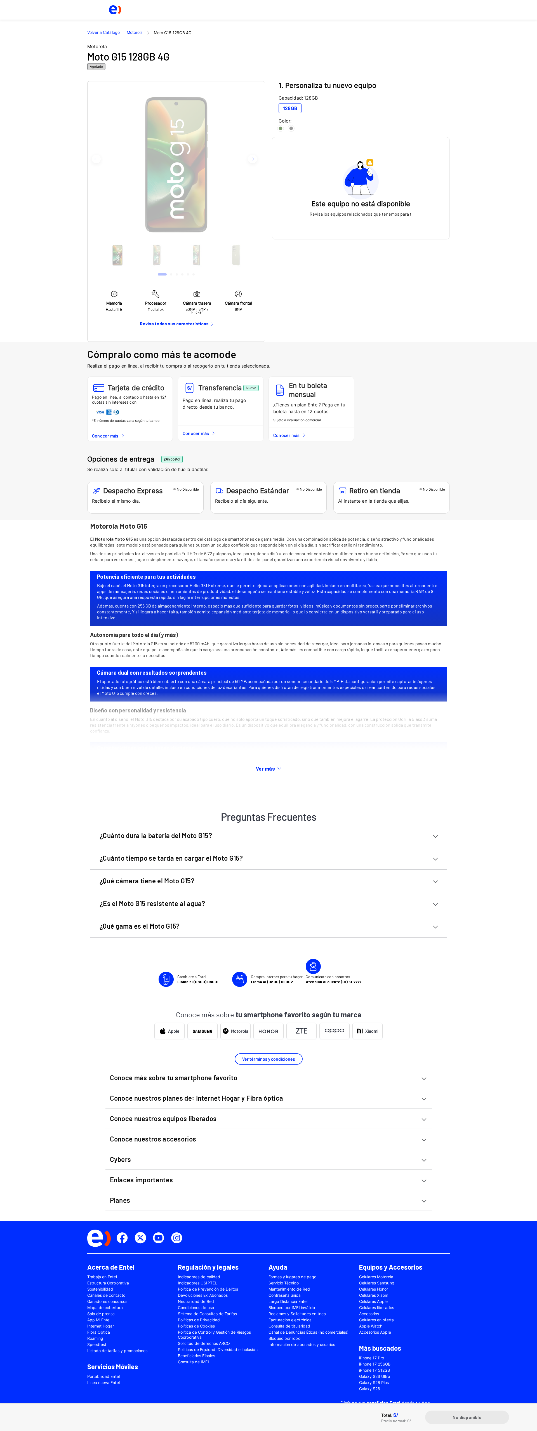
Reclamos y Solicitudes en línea (297, 1313)
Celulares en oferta (376, 1319)
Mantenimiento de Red (289, 1289)
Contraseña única (284, 1295)
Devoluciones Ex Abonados (203, 1295)
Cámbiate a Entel (197, 979)
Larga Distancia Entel (287, 1301)
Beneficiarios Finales (196, 1355)
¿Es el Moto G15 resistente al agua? (152, 903)
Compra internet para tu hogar (277, 979)
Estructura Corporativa (108, 1283)
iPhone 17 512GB (374, 1370)
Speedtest (96, 1344)
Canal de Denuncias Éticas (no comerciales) (308, 1332)
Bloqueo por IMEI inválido (291, 1307)
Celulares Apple (373, 1301)
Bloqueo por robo (284, 1338)
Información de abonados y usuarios (301, 1344)
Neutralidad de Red (196, 1301)
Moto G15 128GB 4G (172, 32)
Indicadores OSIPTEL (197, 1283)
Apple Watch (370, 1326)
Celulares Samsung (376, 1283)
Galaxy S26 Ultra (374, 1376)
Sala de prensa (101, 1313)
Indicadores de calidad (199, 1276)
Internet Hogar (100, 1326)
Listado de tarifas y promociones (117, 1350)
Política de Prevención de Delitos (208, 1289)
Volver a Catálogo (103, 32)
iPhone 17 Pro (371, 1357)
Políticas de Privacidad (199, 1319)
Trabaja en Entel (102, 1276)
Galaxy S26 (369, 1388)
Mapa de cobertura (105, 1307)
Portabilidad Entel (103, 1376)
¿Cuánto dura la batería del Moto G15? (156, 835)
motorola (135, 32)
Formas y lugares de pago (292, 1276)
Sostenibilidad (100, 1289)
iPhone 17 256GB (375, 1364)
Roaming (95, 1338)
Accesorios (369, 1313)
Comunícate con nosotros (333, 979)
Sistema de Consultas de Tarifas (207, 1313)
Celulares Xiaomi (374, 1295)
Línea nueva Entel (103, 1382)
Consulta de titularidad (289, 1326)
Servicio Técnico (283, 1283)
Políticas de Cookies (196, 1326)
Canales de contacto (106, 1295)
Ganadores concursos (107, 1301)
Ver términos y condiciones (268, 1059)
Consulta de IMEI (193, 1361)
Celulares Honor (373, 1289)
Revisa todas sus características (174, 323)
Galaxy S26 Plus (374, 1382)
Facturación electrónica (290, 1319)
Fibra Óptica (98, 1332)
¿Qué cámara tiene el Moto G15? (147, 881)
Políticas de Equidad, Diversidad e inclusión (218, 1349)
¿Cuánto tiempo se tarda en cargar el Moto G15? (171, 858)
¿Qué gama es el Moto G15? (140, 926)
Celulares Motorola (376, 1276)
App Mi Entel (98, 1319)
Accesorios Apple (375, 1332)
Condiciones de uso (196, 1307)
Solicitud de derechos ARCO (204, 1343)
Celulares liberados (376, 1307)
